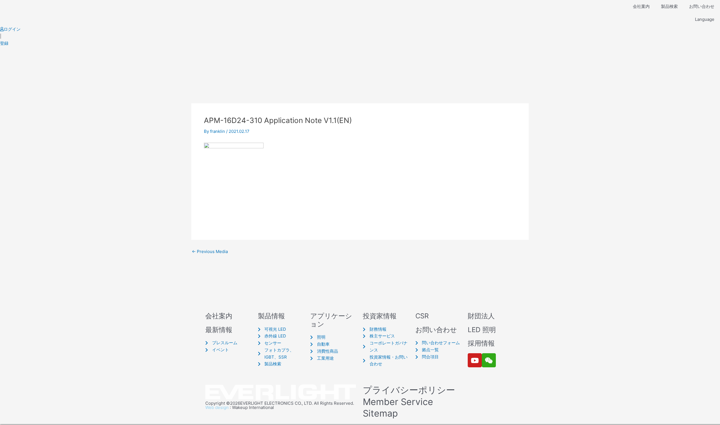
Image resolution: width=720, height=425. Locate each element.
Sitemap (380, 413)
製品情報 (271, 316)
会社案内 (641, 6)
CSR (422, 316)
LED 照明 (482, 330)
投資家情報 (380, 316)
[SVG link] (281, 392)
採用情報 (481, 343)
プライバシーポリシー (409, 389)
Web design (217, 407)
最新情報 (218, 330)
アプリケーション (331, 320)
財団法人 (481, 316)
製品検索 (669, 6)
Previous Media (210, 251)
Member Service (398, 401)
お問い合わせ (701, 6)
